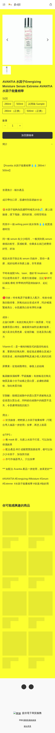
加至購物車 (27, 135)
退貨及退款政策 (29, 720)
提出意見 (27, 726)
